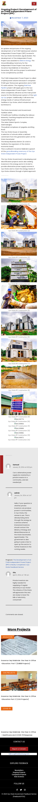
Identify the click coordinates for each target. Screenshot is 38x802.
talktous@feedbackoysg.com (19, 754)
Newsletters (19, 770)
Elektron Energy (25, 61)
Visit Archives (19, 777)
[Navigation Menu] (34, 3)
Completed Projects (19, 775)
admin (17, 493)
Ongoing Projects (19, 772)
